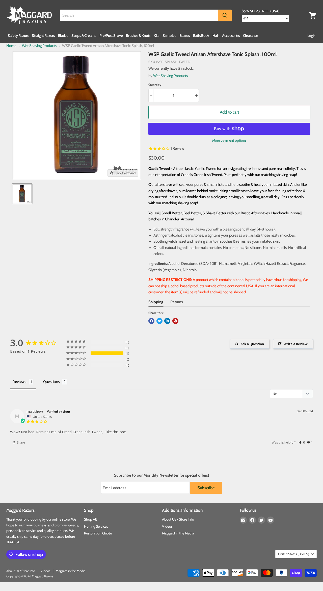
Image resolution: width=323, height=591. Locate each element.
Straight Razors (43, 35)
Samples (169, 35)
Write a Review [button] (296, 344)
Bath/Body (201, 35)
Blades (63, 35)
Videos (167, 526)
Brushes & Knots (138, 35)
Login (311, 35)
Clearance (250, 35)
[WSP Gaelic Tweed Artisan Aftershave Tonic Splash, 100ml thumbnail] (22, 194)
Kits (156, 35)
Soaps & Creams (83, 35)
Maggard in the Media (178, 533)
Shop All (90, 519)
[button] (302, 442)
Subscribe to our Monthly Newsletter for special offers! (161, 475)
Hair (215, 35)
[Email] (243, 520)
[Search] (225, 15)
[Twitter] (261, 520)
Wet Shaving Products (39, 46)
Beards (184, 35)
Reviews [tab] (19, 381)
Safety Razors (18, 35)
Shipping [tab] (155, 302)
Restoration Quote (98, 533)
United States (293, 554)
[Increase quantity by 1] (196, 95)
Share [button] (20, 442)
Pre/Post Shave (111, 35)
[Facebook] (252, 520)
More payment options (229, 140)
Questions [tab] (51, 381)
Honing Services (96, 526)
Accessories (231, 35)
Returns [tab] (176, 302)
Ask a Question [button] (252, 344)
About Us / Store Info (178, 519)
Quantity (154, 85)
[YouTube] (270, 520)
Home (11, 46)
